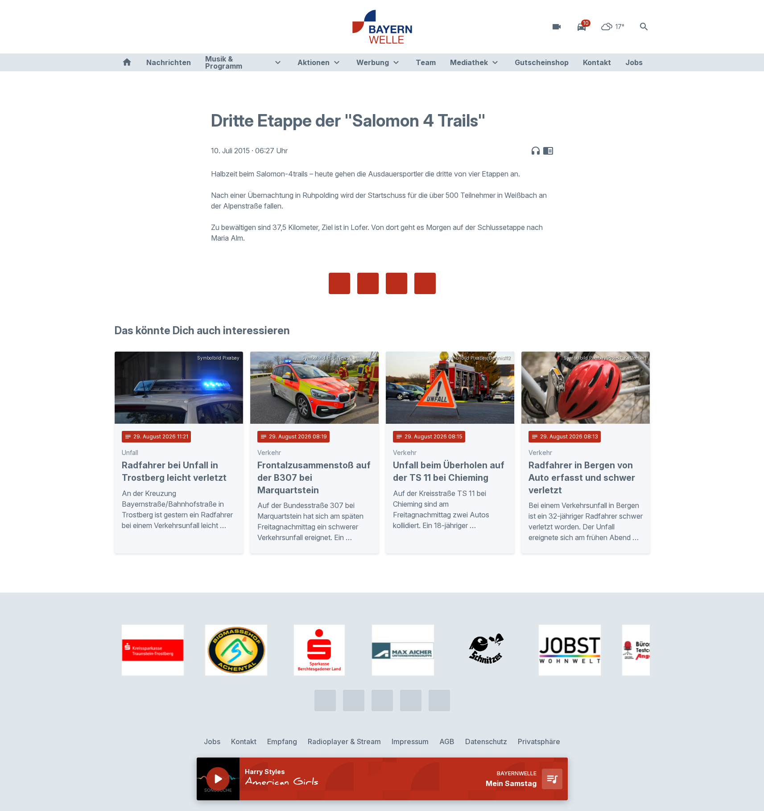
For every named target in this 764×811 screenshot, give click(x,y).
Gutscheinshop (542, 62)
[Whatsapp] (141, 27)
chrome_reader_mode (548, 150)
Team (426, 62)
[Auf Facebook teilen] (339, 283)
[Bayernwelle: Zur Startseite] (382, 27)
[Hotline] (123, 27)
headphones (535, 150)
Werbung (372, 62)
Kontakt (597, 62)
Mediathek (469, 62)
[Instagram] (177, 27)
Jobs (634, 62)
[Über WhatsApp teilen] (396, 283)
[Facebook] (159, 27)
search (644, 26)
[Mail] (195, 27)
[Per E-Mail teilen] (425, 283)
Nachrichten (168, 62)
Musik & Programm (223, 62)
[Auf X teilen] (368, 283)
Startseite (127, 62)
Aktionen (313, 62)
